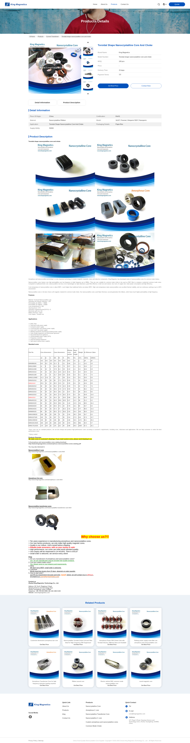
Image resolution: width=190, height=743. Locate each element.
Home (95, 4)
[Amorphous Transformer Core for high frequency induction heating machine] (44, 664)
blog (63, 714)
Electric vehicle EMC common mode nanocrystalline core (112, 682)
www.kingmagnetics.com (42, 592)
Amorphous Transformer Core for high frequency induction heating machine (44, 682)
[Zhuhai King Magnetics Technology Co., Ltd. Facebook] (30, 717)
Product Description (71, 103)
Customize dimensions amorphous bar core (44, 640)
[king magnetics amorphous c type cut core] (46, 493)
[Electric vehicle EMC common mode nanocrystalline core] (111, 664)
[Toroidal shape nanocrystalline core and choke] (54, 67)
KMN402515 (32, 397)
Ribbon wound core (78, 681)
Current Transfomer (52, 36)
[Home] (39, 707)
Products (40, 36)
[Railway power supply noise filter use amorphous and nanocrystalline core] (145, 623)
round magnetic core (145, 681)
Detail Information (42, 103)
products (114, 4)
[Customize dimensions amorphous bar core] (44, 623)
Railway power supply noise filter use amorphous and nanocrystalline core (145, 641)
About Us (65, 706)
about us (104, 4)
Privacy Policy (32, 740)
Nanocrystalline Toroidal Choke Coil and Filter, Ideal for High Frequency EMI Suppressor (78, 641)
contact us (125, 4)
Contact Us (66, 718)
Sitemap (40, 740)
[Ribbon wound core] (78, 664)
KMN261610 (32, 383)
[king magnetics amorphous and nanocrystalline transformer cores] (46, 521)
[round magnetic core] (145, 664)
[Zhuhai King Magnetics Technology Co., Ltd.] (16, 4)
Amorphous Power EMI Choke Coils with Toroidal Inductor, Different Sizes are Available (112, 641)
